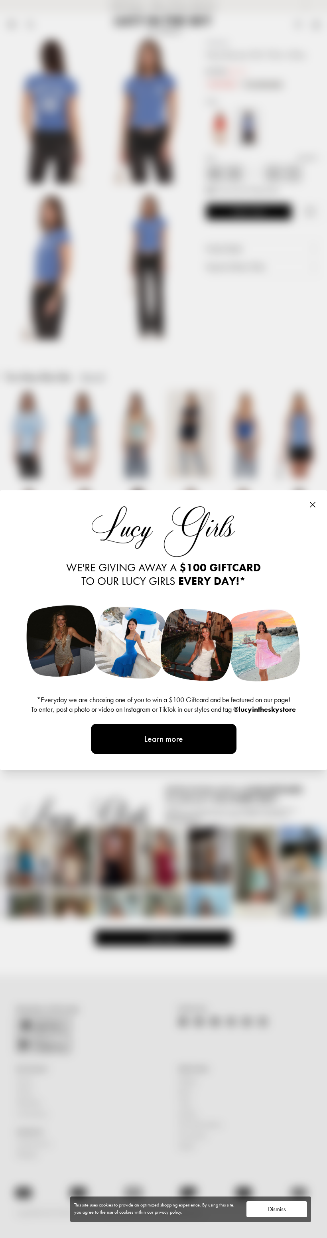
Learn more (163, 738)
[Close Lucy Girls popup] (312, 504)
